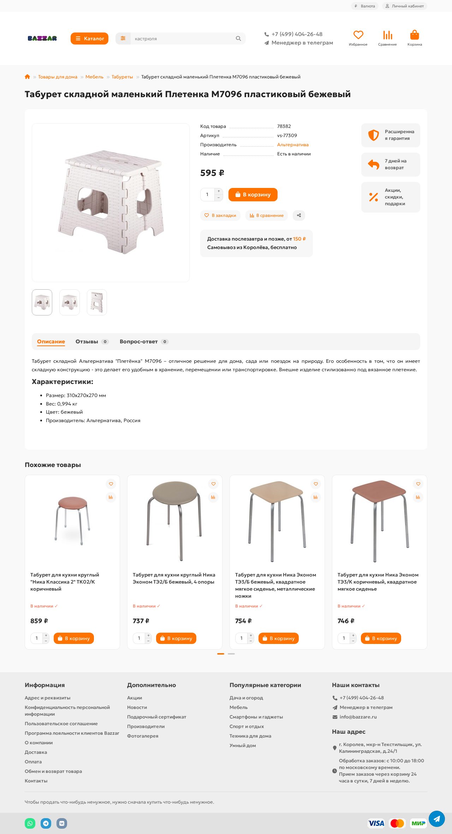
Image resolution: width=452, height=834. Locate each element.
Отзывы (91, 341)
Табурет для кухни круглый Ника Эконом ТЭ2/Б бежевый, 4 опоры (174, 578)
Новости (137, 707)
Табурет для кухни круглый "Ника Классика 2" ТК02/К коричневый (64, 582)
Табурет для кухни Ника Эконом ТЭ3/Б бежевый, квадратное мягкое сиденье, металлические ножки (275, 585)
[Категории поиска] (123, 38)
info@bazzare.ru (358, 717)
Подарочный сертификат (156, 717)
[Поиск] (238, 38)
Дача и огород (246, 698)
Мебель (94, 77)
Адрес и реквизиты (48, 698)
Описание (51, 341)
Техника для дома (250, 736)
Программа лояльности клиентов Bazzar (72, 733)
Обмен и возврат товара (53, 771)
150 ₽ (299, 239)
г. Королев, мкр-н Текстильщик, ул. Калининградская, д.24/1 (380, 747)
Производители (146, 726)
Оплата (33, 762)
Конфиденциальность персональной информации (67, 710)
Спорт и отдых (247, 726)
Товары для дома (57, 77)
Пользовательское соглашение (61, 724)
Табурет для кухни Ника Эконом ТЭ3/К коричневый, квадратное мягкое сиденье (378, 582)
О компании (39, 743)
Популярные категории (265, 685)
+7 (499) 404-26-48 (297, 34)
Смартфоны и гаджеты (256, 717)
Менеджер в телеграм (302, 42)
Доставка (36, 752)
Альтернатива (293, 145)
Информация (45, 685)
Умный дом (243, 746)
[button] (25, 561)
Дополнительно (151, 685)
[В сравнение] (111, 497)
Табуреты (122, 77)
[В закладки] (111, 484)
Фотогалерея (143, 736)
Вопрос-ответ (143, 341)
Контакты (36, 781)
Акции (134, 698)
